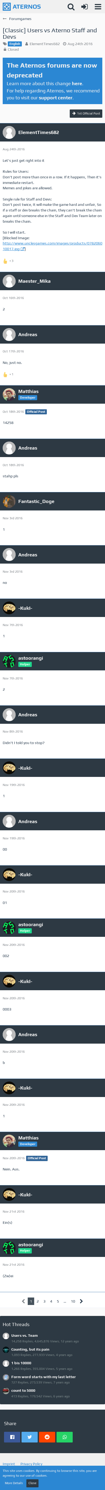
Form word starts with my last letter (43, 1377)
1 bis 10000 (21, 1363)
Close (32, 1483)
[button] (98, 6)
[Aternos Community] (22, 6)
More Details (14, 1483)
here (77, 83)
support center (55, 97)
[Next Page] (81, 1301)
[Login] (84, 6)
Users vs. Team (24, 1335)
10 (73, 1301)
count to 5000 (23, 1390)
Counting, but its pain (30, 1349)
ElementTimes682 (45, 44)
